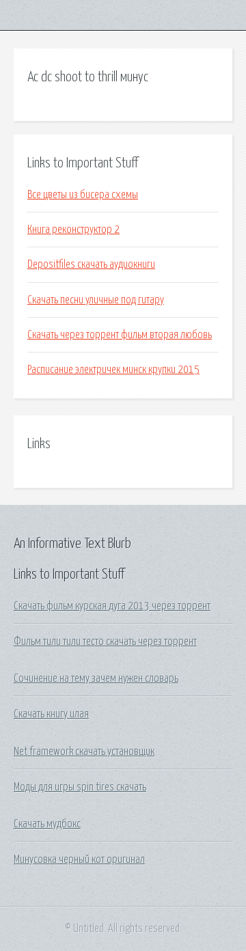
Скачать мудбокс (47, 823)
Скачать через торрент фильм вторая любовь (119, 334)
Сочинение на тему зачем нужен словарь (96, 678)
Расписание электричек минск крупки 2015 (113, 369)
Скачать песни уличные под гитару (95, 299)
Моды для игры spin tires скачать (80, 787)
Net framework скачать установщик (84, 751)
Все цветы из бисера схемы (82, 194)
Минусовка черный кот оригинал (79, 859)
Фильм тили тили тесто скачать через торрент (105, 641)
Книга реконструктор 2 (73, 229)
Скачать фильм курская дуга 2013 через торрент (112, 606)
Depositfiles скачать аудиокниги (91, 264)
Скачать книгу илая (51, 713)
